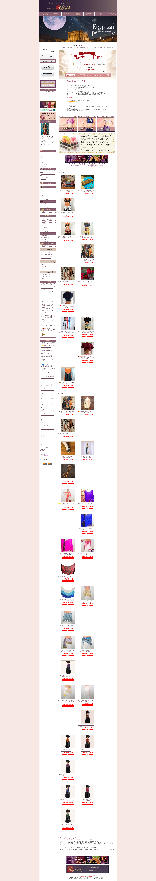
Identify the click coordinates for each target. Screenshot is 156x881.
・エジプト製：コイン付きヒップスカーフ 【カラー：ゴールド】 (47, 390)
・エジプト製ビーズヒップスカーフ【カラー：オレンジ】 (47, 423)
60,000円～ (43, 278)
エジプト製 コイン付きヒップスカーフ (66, 825)
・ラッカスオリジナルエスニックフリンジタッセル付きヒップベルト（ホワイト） (47, 292)
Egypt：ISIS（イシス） (46, 252)
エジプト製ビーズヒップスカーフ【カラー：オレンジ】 (66, 750)
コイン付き (43, 191)
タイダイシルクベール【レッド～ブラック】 (66, 577)
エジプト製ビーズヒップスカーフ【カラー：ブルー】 (66, 800)
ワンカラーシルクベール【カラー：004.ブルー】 (86, 529)
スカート (43, 197)
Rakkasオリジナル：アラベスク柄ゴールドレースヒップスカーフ (86, 237)
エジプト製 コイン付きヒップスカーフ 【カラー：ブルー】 (66, 626)
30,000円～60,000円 (45, 276)
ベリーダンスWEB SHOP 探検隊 (44, 446)
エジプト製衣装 (44, 153)
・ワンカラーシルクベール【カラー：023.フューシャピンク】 (47, 375)
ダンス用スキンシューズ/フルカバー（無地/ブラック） (66, 457)
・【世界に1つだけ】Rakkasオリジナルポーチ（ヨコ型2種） (48, 284)
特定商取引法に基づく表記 (106, 47)
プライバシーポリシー (94, 47)
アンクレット (44, 223)
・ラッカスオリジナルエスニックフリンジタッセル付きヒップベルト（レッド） (47, 297)
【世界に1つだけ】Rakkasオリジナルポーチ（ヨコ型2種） (66, 191)
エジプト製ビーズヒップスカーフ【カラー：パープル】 (66, 676)
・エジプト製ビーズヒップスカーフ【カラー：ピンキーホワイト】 (47, 415)
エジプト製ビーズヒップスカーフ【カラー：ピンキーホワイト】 (85, 701)
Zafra (42, 158)
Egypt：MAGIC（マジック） (47, 256)
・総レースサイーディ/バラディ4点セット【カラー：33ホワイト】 (48, 356)
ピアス (42, 225)
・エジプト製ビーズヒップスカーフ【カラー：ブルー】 (47, 433)
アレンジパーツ (44, 239)
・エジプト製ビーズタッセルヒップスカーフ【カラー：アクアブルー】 (47, 403)
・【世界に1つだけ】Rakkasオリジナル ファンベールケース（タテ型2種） (48, 288)
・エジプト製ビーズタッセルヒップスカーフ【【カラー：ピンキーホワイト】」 (47, 410)
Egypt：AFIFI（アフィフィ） (47, 254)
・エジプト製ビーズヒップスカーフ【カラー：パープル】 (47, 407)
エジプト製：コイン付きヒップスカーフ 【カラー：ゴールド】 (86, 601)
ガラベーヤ (43, 179)
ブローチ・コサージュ (46, 219)
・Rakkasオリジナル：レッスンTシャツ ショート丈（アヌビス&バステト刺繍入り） (48, 316)
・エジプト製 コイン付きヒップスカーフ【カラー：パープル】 (47, 399)
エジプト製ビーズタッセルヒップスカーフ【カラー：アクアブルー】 (86, 651)
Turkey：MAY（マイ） (46, 258)
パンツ (42, 213)
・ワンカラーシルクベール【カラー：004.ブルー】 (47, 372)
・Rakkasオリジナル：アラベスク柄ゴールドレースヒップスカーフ (47, 301)
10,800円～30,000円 (45, 274)
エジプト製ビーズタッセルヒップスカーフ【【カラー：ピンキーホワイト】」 (66, 701)
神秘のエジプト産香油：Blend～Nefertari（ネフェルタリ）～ (66, 282)
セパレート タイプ (45, 264)
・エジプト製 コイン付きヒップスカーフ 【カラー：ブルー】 (47, 394)
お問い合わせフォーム (84, 47)
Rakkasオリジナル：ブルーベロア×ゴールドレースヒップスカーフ (86, 332)
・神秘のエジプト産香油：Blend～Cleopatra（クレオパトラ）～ (48, 305)
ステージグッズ (44, 235)
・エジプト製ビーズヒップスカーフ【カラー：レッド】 (47, 426)
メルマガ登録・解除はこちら (48, 91)
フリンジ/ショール (45, 189)
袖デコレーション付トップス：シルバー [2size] (87, 412)
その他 (42, 181)
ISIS (42, 162)
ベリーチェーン (44, 231)
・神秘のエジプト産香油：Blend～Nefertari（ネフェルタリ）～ (48, 308)
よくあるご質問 (74, 47)
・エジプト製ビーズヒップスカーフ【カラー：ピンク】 (47, 436)
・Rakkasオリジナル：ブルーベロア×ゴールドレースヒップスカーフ (48, 325)
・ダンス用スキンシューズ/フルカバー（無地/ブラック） (48, 353)
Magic (42, 160)
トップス (43, 205)
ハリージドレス (44, 177)
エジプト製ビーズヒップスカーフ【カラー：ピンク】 (85, 800)
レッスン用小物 (45, 207)
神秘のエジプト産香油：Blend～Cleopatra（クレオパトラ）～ (86, 260)
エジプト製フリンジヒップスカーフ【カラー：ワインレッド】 (86, 726)
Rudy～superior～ (45, 156)
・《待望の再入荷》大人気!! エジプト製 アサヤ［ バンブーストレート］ (48, 361)
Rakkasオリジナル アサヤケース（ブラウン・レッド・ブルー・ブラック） (66, 333)
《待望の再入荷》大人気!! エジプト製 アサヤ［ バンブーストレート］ (66, 479)
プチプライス (44, 193)
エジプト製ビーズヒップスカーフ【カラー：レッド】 (85, 750)
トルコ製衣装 (44, 164)
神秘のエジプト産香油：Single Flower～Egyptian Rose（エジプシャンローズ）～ (86, 283)
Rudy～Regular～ (45, 155)
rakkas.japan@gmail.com (72, 101)
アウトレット (44, 245)
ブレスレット (44, 221)
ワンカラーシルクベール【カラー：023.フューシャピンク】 (66, 554)
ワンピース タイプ (45, 266)
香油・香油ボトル (45, 237)
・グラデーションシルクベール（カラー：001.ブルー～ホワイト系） (47, 385)
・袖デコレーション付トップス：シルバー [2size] (47, 346)
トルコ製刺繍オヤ (45, 227)
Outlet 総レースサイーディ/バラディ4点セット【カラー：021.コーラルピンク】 (66, 505)
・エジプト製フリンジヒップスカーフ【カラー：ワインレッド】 (47, 419)
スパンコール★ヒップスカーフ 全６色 (86, 554)
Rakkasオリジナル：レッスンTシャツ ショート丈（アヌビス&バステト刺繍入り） (66, 307)
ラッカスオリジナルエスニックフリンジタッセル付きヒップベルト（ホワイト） (66, 214)
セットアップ (44, 203)
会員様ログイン (66, 47)
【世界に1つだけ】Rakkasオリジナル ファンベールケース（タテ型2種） (86, 191)
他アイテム (43, 229)
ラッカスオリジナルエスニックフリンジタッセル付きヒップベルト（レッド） (66, 237)
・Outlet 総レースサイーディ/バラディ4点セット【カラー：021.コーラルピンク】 (48, 365)
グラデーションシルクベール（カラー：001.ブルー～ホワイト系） (66, 600)
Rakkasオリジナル (45, 199)
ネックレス (43, 217)
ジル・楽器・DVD (45, 241)
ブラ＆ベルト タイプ (45, 268)
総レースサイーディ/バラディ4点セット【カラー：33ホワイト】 (85, 457)
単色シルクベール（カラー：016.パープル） (85, 504)
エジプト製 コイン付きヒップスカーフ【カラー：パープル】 (66, 651)
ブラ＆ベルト (44, 166)
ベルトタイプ (44, 195)
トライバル (43, 185)
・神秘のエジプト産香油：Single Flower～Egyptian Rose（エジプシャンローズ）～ (48, 312)
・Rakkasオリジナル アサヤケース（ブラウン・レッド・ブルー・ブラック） (47, 320)
